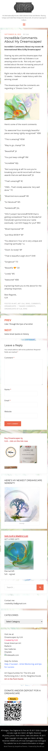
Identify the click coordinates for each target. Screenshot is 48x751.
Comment (9, 357)
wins (25, 309)
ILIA (27, 34)
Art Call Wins (24, 303)
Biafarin (7, 646)
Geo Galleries (10, 649)
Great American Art (12, 643)
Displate (8, 652)
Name (7, 389)
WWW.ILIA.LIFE (16, 741)
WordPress (40, 746)
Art (15, 303)
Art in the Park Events (13, 679)
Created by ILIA (11, 640)
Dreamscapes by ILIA (13, 309)
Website (8, 411)
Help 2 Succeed (10, 664)
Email (7, 400)
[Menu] (24, 24)
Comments (35, 303)
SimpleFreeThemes (21, 746)
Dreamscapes (10, 306)
